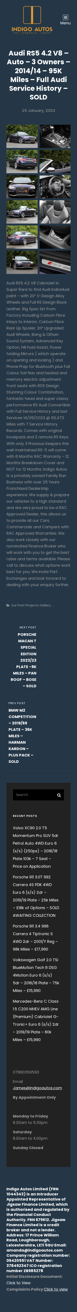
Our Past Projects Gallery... (31, 605)
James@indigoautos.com (37, 1088)
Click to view (56, 1289)
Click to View (18, 1283)
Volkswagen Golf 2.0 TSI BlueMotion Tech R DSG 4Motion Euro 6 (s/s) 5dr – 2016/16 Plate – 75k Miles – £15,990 (36, 975)
